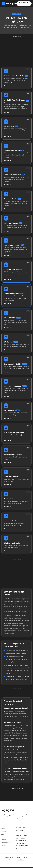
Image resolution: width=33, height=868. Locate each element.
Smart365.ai (20, 860)
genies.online (21, 833)
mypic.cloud (20, 838)
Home (3, 828)
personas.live (21, 840)
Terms (3, 845)
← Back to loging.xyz (16, 788)
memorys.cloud (21, 835)
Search (3, 831)
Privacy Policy (5, 842)
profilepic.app (21, 843)
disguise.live (21, 828)
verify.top (19, 848)
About (3, 834)
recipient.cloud (22, 845)
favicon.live (20, 830)
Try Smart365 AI (23, 3)
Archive (3, 837)
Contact (3, 839)
